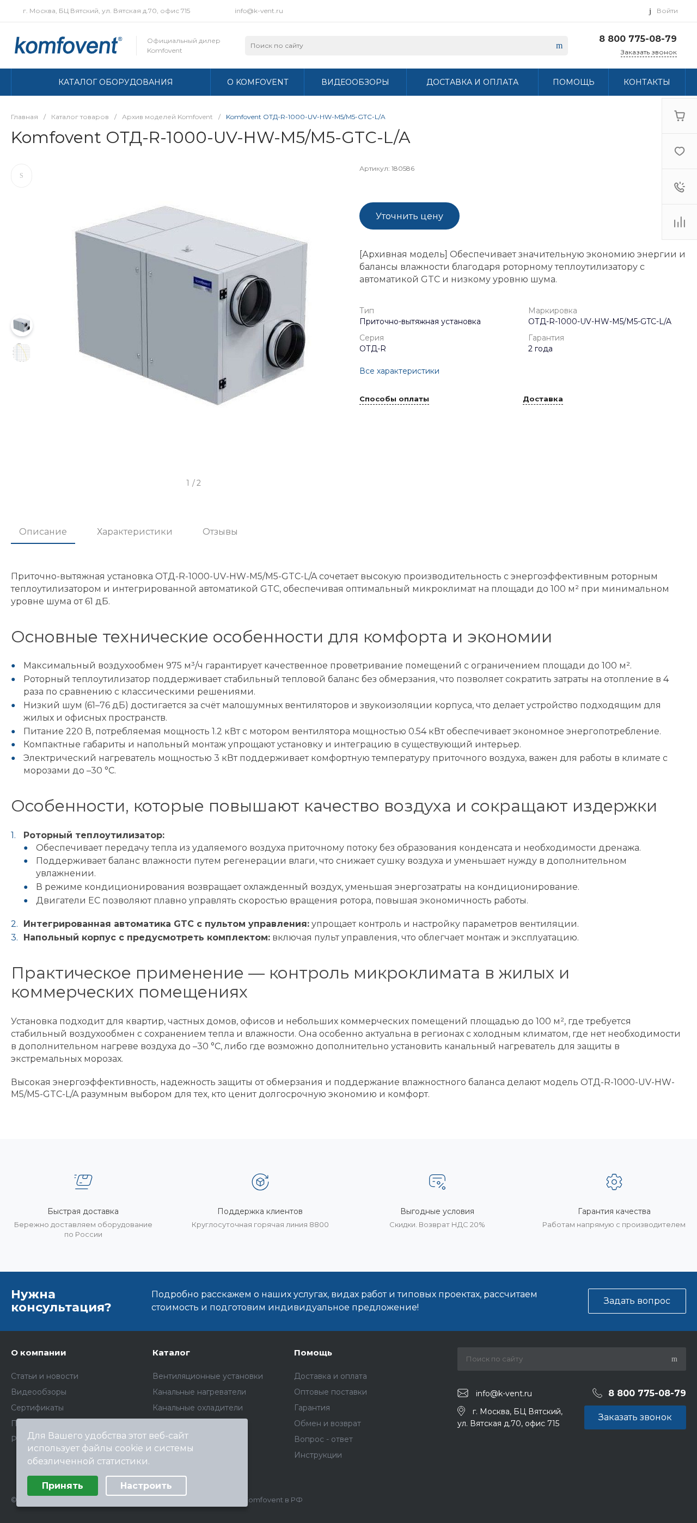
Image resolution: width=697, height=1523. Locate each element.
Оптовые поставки (330, 1392)
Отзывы (220, 532)
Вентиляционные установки (207, 1376)
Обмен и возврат (327, 1423)
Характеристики (135, 532)
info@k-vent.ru (259, 11)
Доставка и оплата (330, 1376)
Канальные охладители (197, 1408)
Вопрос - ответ (323, 1439)
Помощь (313, 1352)
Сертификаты (37, 1408)
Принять (62, 1486)
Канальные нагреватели (199, 1392)
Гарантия (312, 1408)
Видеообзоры (38, 1392)
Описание (43, 532)
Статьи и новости (44, 1376)
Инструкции (318, 1455)
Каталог (171, 1352)
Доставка (543, 399)
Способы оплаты (394, 399)
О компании (38, 1352)
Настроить (146, 1486)
